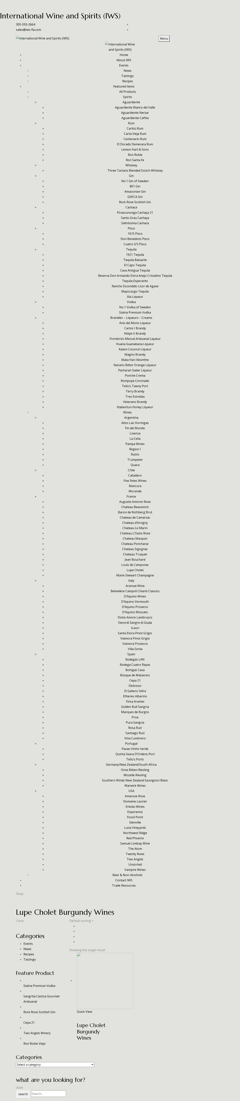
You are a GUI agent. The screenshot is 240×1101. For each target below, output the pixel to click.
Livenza (135, 433)
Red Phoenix (135, 838)
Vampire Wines (135, 870)
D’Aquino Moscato (135, 612)
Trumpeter (135, 460)
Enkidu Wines (135, 807)
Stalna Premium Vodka (135, 312)
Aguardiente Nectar (135, 113)
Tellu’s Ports (135, 759)
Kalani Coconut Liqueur (135, 349)
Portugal (131, 743)
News (127, 71)
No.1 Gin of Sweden (135, 181)
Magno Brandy (135, 354)
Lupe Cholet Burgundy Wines (91, 1031)
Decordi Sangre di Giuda (135, 623)
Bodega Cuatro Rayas (135, 665)
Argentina (131, 418)
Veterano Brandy (135, 402)
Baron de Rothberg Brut (135, 512)
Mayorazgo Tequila (135, 291)
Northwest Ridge (135, 833)
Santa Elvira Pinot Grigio (135, 633)
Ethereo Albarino (135, 696)
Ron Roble (135, 155)
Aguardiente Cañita (135, 118)
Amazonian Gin (135, 191)
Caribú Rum (135, 128)
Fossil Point (135, 817)
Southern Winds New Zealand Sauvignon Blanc (135, 780)
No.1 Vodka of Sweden (135, 307)
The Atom (135, 849)
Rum (131, 123)
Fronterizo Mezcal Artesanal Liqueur (135, 339)
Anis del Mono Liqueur (135, 323)
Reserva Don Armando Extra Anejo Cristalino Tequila (135, 276)
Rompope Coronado (135, 381)
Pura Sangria (135, 722)
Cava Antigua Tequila (135, 270)
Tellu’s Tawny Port (135, 386)
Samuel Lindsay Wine (135, 843)
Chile (131, 470)
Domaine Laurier (135, 801)
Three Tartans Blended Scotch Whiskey (135, 170)
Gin (131, 176)
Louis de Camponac (135, 565)
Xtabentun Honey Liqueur (135, 407)
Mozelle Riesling (135, 775)
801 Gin (135, 186)
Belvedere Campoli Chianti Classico (135, 591)
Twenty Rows (135, 854)
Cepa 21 (135, 680)
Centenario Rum (135, 139)
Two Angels (135, 859)
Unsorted (135, 864)
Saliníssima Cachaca (135, 223)
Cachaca (131, 207)
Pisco (131, 228)
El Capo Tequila (135, 265)
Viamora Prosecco (135, 644)
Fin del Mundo (135, 428)
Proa (135, 717)
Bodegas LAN (135, 659)
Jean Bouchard (135, 559)
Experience (135, 812)
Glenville (135, 822)
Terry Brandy (135, 391)
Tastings (127, 76)
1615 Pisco (135, 234)
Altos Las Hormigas (135, 423)
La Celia (135, 439)
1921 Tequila (135, 255)
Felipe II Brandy (135, 333)
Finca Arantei (135, 701)
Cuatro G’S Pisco (135, 244)
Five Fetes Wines (135, 481)
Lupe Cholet (135, 570)
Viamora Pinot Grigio (135, 638)
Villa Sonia (135, 649)
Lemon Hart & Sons (135, 149)
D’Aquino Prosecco (135, 607)
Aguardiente (131, 102)
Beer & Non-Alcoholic (127, 875)
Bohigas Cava (135, 670)
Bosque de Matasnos (135, 675)
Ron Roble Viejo (34, 1043)
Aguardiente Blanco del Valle (135, 107)
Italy (131, 580)
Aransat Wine (135, 586)
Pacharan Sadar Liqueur (135, 370)
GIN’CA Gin (135, 197)
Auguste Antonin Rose (135, 502)
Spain (131, 654)
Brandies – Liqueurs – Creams (131, 318)
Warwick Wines (135, 786)
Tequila (131, 249)
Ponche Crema (135, 375)
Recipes (127, 81)
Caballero (135, 475)
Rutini (135, 454)
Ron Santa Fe (135, 160)
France (131, 496)
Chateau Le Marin (135, 528)
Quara (135, 465)
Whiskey (131, 165)
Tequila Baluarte (135, 260)
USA (131, 791)
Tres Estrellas (135, 396)
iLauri (135, 628)
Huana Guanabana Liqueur (135, 344)
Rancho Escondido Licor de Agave (135, 286)
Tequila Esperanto (135, 281)
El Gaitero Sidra (135, 691)
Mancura (135, 486)
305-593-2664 (25, 24)
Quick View (84, 1012)
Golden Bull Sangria (135, 707)
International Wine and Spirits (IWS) (60, 15)
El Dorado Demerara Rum (135, 144)
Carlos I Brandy (135, 328)
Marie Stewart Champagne (135, 575)
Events (28, 944)
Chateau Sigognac (135, 549)
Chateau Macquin (135, 538)
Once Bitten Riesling (135, 770)
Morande (135, 491)
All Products (127, 92)
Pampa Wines (135, 444)
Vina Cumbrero (135, 738)
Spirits (127, 97)
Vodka (131, 302)
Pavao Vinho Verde (135, 749)
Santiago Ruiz (135, 733)
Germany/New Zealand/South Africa (131, 764)
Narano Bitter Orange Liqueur (135, 365)
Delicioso (135, 686)
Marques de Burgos (135, 712)
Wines (127, 412)
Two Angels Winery (37, 1033)
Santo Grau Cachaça (135, 218)
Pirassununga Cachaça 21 (135, 212)
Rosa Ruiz (135, 728)
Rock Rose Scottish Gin (135, 202)
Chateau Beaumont (135, 507)
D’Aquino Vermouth (135, 602)
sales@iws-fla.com (28, 30)
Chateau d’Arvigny (135, 523)
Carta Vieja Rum (135, 134)
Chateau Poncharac (135, 544)
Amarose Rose (135, 796)
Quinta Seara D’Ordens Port (135, 754)
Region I (135, 449)
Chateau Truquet (135, 554)
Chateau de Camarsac (135, 517)
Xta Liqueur (135, 297)
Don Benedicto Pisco (135, 239)
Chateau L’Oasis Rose (135, 533)
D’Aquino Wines (135, 596)
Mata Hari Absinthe (135, 360)
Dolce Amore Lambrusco (135, 617)
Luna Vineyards (135, 828)
